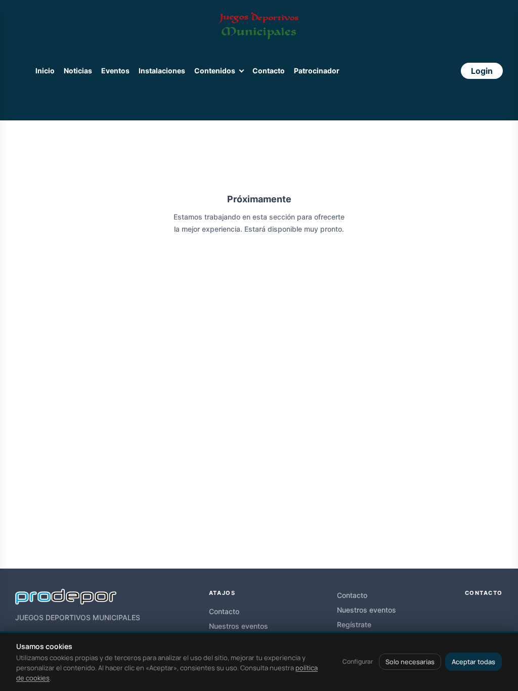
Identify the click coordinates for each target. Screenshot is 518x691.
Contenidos (214, 70)
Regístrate (354, 624)
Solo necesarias (410, 661)
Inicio (45, 70)
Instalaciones (162, 70)
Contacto (268, 70)
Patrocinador (316, 70)
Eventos (115, 70)
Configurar (357, 661)
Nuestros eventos (238, 626)
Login (482, 71)
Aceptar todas (473, 661)
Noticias (78, 70)
